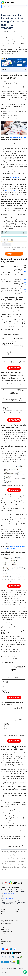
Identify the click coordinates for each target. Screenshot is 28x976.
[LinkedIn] (10, 948)
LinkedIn (17, 913)
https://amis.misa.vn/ (8, 898)
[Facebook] (2, 948)
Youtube (17, 911)
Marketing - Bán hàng (6, 933)
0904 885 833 (16, 896)
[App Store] (6, 953)
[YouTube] (6, 948)
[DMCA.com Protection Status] (21, 957)
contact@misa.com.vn (8, 893)
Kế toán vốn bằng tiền (17, 177)
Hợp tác (3, 915)
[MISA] (4, 883)
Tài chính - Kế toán (5, 929)
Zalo (16, 915)
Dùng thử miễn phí (14, 254)
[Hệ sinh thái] (15, 882)
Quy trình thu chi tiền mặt (17, 137)
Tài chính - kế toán (9, 10)
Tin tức (3, 911)
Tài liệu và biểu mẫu (19, 10)
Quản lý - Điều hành (5, 936)
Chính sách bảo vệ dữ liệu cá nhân (7, 921)
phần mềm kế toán (10, 190)
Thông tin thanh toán (6, 923)
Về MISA (3, 909)
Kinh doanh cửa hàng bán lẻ (7, 938)
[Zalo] (15, 948)
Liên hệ (2, 918)
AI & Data (3, 943)
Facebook (17, 909)
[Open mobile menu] (25, 2)
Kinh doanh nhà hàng (6, 941)
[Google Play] (16, 953)
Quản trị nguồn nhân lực (6, 931)
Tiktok (16, 920)
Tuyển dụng (4, 913)
